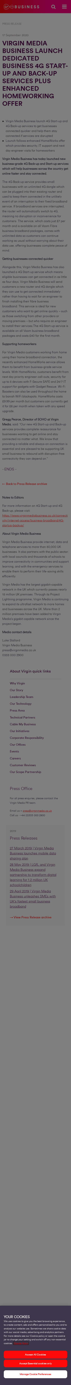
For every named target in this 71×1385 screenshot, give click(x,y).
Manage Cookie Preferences (35, 1374)
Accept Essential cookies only (35, 1363)
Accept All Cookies (35, 1354)
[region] (35, 1345)
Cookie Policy (21, 1343)
